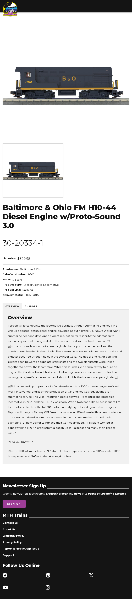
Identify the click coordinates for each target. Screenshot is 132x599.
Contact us (10, 522)
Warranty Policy (13, 535)
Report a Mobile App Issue (21, 548)
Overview (12, 306)
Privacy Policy (12, 542)
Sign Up (14, 503)
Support (31, 306)
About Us (9, 529)
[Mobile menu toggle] (128, 6)
